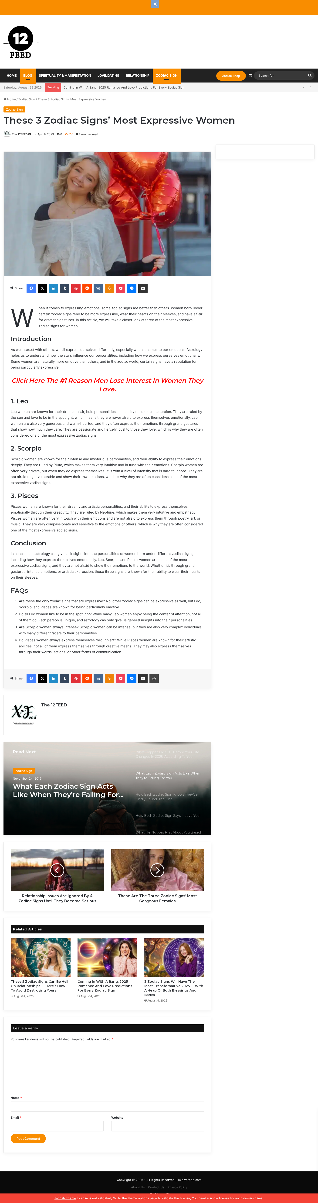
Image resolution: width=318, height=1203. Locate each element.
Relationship (137, 75)
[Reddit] (87, 288)
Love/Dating (108, 75)
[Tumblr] (64, 288)
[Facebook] (31, 288)
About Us (138, 1187)
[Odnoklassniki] (109, 288)
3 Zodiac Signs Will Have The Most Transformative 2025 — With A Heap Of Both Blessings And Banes (173, 988)
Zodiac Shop (231, 76)
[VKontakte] (98, 288)
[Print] (154, 678)
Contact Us (156, 1187)
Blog (27, 75)
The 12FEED (20, 134)
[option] (107, 788)
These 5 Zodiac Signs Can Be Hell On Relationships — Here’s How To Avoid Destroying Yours (39, 985)
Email (16, 1117)
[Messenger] (131, 288)
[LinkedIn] (53, 288)
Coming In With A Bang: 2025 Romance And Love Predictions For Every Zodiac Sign (105, 985)
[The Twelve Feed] (20, 41)
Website (117, 1117)
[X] (42, 288)
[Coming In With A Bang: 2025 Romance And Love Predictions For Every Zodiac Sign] (107, 957)
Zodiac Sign (166, 75)
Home (12, 75)
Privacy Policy (177, 1187)
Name (16, 1098)
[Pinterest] (76, 288)
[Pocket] (120, 288)
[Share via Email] (143, 288)
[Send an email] (29, 134)
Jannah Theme (65, 1198)
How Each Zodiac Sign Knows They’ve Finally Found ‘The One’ (69, 790)
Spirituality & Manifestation (65, 75)
